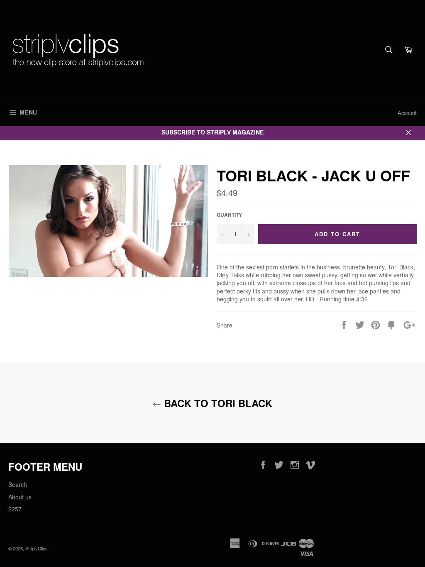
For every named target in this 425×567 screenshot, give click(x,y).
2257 (15, 509)
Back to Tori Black (216, 403)
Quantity (229, 215)
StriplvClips (36, 548)
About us (20, 497)
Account (407, 113)
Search (17, 484)
